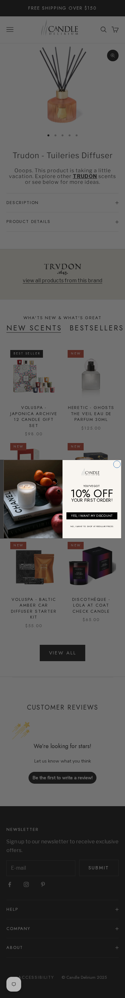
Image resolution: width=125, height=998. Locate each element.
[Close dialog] (117, 464)
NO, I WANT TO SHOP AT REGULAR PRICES (92, 526)
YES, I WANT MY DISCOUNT (92, 515)
